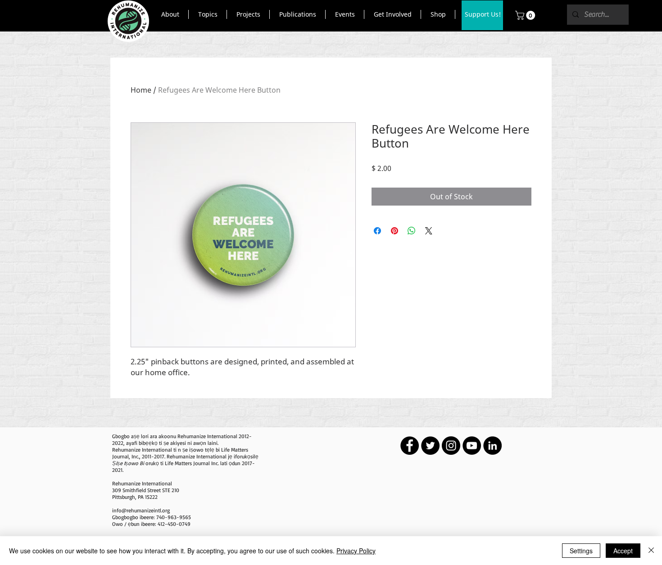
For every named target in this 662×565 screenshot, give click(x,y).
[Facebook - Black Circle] (409, 445)
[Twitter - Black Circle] (430, 445)
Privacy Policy (356, 550)
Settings (581, 550)
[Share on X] (428, 230)
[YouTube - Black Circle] (471, 445)
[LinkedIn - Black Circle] (492, 445)
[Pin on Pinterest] (394, 230)
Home (141, 90)
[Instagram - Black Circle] (451, 445)
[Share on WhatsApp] (411, 230)
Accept (623, 550)
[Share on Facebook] (377, 230)
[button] (170, 14)
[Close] (651, 550)
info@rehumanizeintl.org (141, 510)
